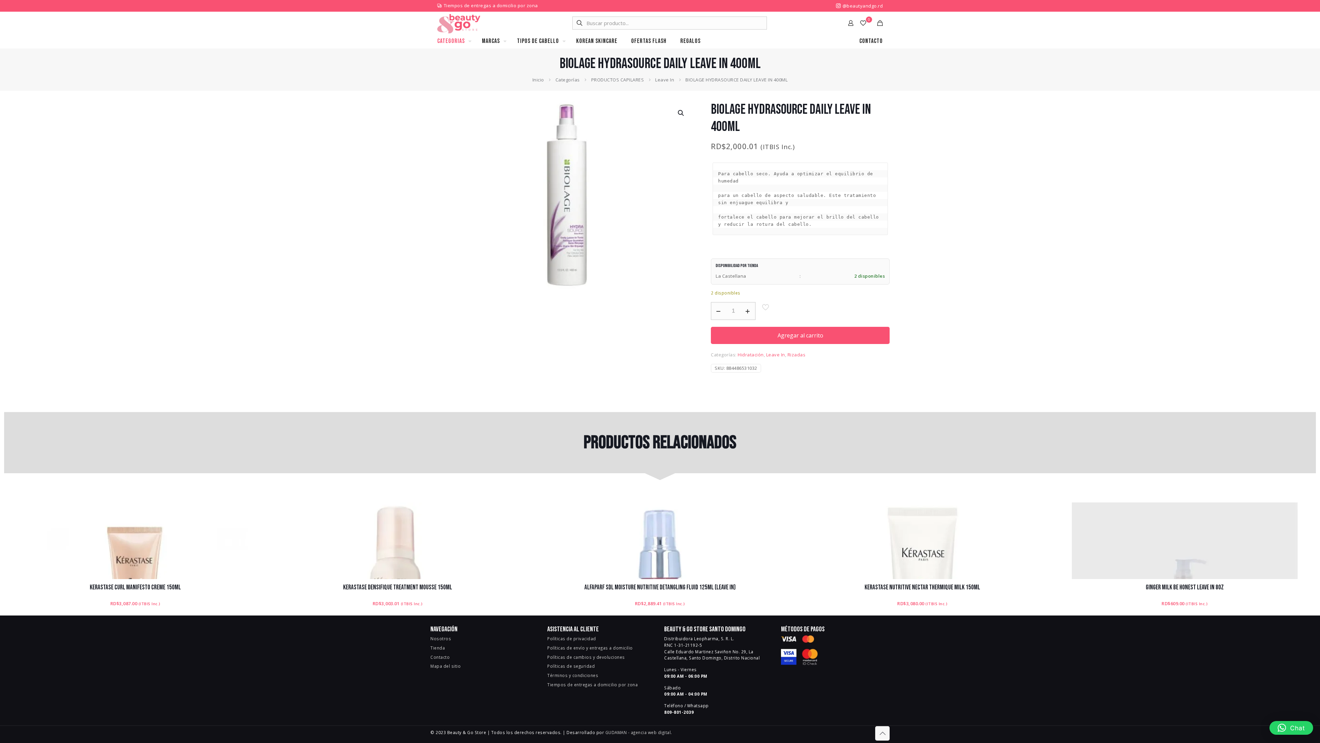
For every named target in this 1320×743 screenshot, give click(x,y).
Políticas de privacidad (571, 638)
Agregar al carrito (800, 335)
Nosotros (440, 638)
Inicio (538, 80)
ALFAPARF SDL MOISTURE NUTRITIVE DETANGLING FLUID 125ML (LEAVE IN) (660, 587)
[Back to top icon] (882, 733)
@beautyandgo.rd (862, 6)
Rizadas (797, 355)
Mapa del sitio (445, 666)
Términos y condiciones (572, 675)
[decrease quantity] (719, 311)
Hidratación (751, 355)
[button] (681, 113)
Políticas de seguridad (571, 666)
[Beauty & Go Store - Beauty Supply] (458, 23)
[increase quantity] (748, 311)
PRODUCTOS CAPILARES (617, 80)
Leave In (664, 80)
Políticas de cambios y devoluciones (586, 657)
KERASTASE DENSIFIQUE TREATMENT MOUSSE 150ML (397, 587)
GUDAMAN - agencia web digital (638, 732)
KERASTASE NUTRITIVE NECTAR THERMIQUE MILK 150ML (922, 587)
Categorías (568, 80)
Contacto (440, 657)
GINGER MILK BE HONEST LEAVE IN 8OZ (1185, 587)
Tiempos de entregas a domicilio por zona (491, 5)
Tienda (437, 648)
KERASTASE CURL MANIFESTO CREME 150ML (135, 587)
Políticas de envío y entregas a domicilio (590, 648)
